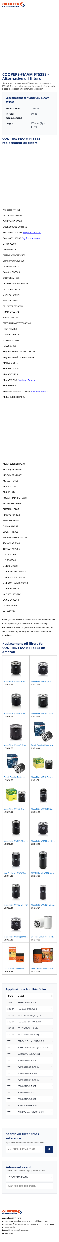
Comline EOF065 (11, 272)
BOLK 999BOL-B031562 (15, 226)
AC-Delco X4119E (11, 209)
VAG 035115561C (12, 594)
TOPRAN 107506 (11, 548)
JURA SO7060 (9, 345)
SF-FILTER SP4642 (12, 520)
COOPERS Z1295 (11, 277)
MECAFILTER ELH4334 (14, 463)
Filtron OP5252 (10, 317)
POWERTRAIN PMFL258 (15, 497)
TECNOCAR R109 (11, 543)
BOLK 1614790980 (12, 221)
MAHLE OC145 (10, 362)
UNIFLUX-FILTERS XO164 (15, 582)
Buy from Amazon (32, 232)
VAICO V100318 (11, 599)
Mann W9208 (9, 385)
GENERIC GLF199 (11, 334)
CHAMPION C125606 (13, 260)
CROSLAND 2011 (11, 289)
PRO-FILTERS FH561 (13, 503)
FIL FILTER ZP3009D (13, 306)
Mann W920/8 (10, 379)
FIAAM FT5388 (10, 300)
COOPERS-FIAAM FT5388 (15, 283)
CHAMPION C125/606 (14, 255)
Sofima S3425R (10, 526)
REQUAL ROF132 (11, 514)
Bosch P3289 (9, 243)
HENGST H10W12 (11, 340)
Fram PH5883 (10, 328)
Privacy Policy (7, 1233)
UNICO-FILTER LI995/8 (14, 571)
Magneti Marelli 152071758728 (19, 351)
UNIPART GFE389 (11, 588)
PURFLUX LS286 (11, 509)
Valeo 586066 (10, 605)
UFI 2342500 (9, 560)
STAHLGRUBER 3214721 (15, 537)
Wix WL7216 (9, 611)
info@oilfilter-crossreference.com (15, 1230)
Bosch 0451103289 (12, 232)
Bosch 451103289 (12, 238)
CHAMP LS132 (10, 249)
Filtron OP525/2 (11, 311)
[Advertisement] (29, 39)
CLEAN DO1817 (11, 266)
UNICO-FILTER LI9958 (14, 577)
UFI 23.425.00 (10, 554)
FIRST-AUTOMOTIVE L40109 (17, 323)
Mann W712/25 (11, 368)
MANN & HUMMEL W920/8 (17, 391)
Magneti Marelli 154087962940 (19, 357)
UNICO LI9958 (10, 565)
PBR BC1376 (9, 492)
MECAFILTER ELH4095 (14, 396)
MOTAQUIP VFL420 (12, 469)
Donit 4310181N (11, 294)
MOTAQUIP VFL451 (12, 475)
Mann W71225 (10, 374)
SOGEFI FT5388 (10, 531)
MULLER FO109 (10, 480)
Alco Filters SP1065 (12, 215)
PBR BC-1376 (9, 486)
